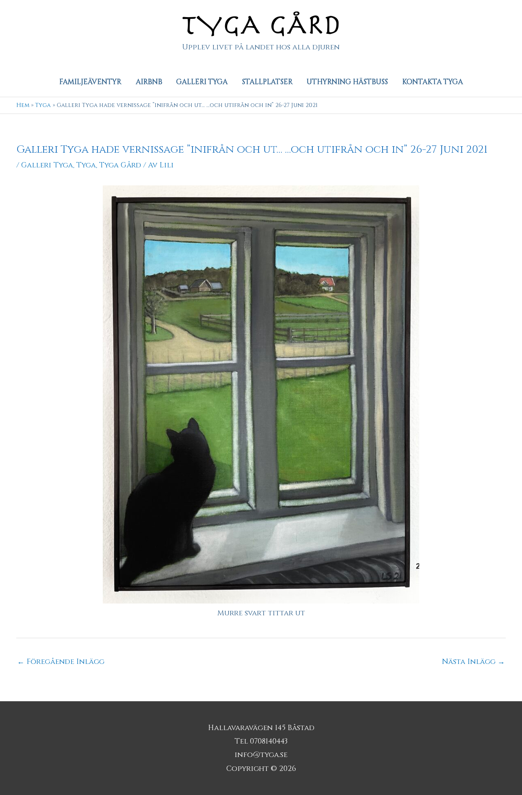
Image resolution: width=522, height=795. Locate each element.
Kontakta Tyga (432, 82)
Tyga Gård (120, 165)
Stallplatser (267, 82)
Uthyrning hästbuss (347, 82)
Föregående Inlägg (60, 662)
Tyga (86, 165)
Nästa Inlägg (473, 662)
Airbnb (149, 82)
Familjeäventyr (90, 82)
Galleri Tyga (202, 82)
